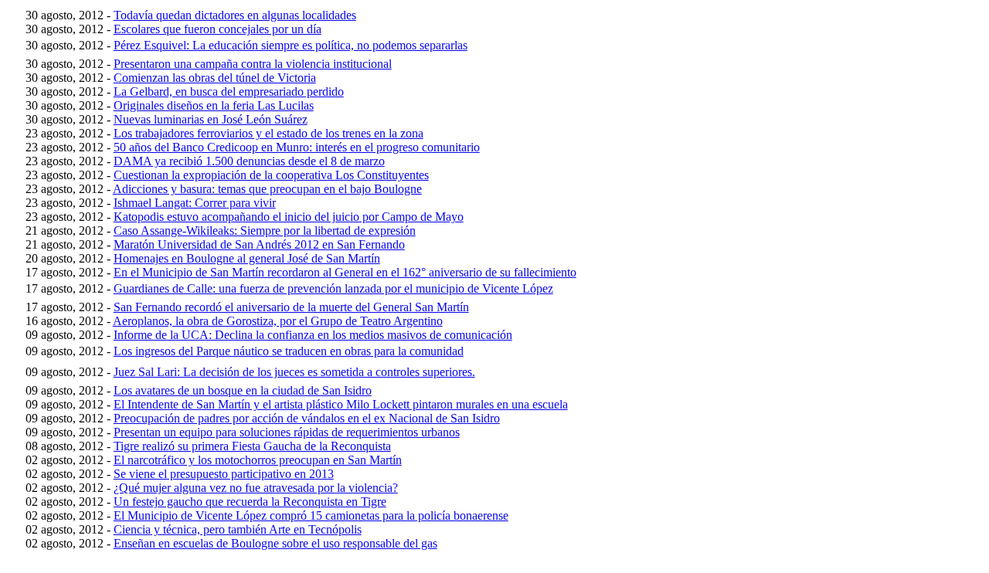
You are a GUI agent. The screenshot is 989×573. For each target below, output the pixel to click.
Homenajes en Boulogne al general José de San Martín (247, 258)
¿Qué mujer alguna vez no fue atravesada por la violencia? (256, 487)
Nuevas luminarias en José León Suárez (211, 119)
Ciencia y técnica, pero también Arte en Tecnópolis (238, 529)
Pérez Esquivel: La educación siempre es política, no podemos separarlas (290, 45)
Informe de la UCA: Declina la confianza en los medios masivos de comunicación (313, 334)
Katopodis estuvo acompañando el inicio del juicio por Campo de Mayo (289, 216)
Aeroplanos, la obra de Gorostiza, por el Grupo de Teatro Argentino (278, 320)
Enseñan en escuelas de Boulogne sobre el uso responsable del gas (275, 543)
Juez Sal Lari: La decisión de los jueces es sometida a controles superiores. (294, 371)
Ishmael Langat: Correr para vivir (195, 202)
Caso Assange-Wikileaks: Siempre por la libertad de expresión (265, 230)
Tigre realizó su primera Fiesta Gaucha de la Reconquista (252, 446)
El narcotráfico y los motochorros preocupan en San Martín (258, 459)
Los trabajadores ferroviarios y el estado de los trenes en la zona (268, 133)
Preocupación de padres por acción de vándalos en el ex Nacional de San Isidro (307, 418)
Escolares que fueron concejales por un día (217, 29)
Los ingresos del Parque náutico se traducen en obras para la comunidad (289, 351)
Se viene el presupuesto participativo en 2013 (224, 473)
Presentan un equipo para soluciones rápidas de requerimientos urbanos (287, 432)
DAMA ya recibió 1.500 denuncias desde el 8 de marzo (249, 161)
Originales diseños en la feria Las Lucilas (214, 105)
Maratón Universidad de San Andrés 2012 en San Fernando (259, 244)
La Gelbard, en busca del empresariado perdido (229, 91)
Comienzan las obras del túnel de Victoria (215, 77)
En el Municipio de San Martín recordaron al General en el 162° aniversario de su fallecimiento (345, 272)
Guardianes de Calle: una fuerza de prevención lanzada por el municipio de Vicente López (333, 288)
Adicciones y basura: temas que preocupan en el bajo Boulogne (267, 188)
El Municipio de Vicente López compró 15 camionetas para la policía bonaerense (311, 515)
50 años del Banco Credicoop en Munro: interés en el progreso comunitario (297, 147)
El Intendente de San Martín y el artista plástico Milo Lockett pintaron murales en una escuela (341, 404)
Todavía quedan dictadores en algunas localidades (235, 15)
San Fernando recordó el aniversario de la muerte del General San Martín (291, 307)
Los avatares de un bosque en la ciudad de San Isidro (243, 390)
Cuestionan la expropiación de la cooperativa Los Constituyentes (271, 174)
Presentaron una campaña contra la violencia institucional (253, 63)
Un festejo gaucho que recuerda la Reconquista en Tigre (250, 501)
